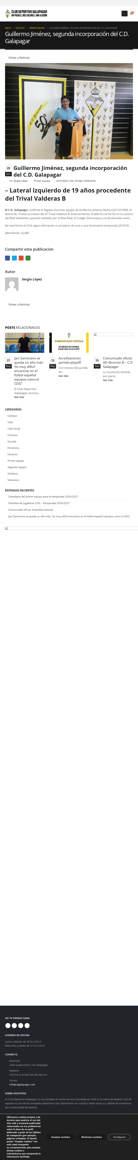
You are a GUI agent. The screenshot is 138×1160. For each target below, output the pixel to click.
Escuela (12, 441)
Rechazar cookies (91, 1137)
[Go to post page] (24, 343)
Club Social (14, 428)
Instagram (20, 1025)
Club (10, 422)
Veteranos (13, 480)
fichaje (78, 180)
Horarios (13, 454)
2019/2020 (62, 180)
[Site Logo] (26, 13)
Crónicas (13, 435)
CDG (71, 180)
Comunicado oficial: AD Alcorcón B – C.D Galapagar (118, 362)
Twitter (14, 258)
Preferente (90, 180)
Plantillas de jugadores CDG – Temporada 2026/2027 (39, 503)
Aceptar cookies (60, 1137)
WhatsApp (28, 258)
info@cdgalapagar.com (22, 1084)
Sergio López (20, 180)
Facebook (7, 258)
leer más (19, 397)
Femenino (13, 447)
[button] (125, 13)
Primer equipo (42, 180)
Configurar (119, 1137)
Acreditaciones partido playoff (70, 360)
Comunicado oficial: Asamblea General (30, 509)
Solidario (13, 473)
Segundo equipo (17, 467)
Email (21, 258)
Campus (12, 415)
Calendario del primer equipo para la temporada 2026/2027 (43, 496)
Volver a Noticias (19, 58)
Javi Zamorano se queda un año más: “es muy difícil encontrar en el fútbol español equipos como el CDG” (29, 371)
